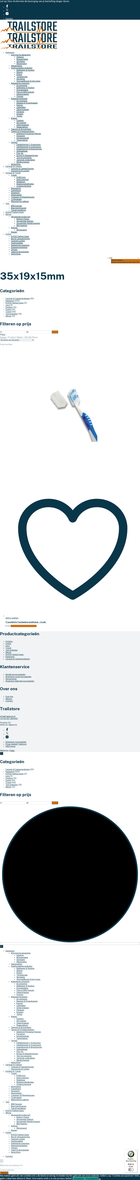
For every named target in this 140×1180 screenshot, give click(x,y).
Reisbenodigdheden (25, 184)
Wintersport (21, 230)
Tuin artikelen (11, 314)
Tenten (14, 142)
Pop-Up (19, 153)
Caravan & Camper (13, 166)
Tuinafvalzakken (18, 210)
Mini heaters (21, 225)
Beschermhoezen (18, 208)
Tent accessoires (24, 157)
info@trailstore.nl (7, 716)
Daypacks (15, 192)
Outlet (8, 234)
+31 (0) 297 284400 (9, 718)
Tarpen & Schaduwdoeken (22, 131)
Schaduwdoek (22, 138)
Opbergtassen (22, 94)
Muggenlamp (22, 59)
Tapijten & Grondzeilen (21, 129)
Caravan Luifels (18, 241)
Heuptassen (16, 195)
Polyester (20, 136)
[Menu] (135, 1151)
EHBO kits (21, 177)
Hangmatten (16, 66)
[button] (110, 258)
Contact (9, 19)
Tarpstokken (22, 140)
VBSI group (10, 746)
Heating (20, 57)
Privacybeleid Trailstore (16, 744)
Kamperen (9, 52)
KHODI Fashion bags (14, 212)
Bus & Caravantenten (20, 238)
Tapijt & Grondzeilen (20, 252)
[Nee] (100, 1179)
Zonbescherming (23, 186)
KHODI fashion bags (20, 236)
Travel (14, 175)
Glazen (19, 72)
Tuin (7, 203)
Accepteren (79, 1178)
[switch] (131, 1169)
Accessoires (21, 85)
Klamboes (20, 182)
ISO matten (21, 122)
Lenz (7, 305)
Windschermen (22, 162)
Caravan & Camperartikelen (17, 298)
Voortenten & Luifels (20, 171)
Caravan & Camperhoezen (22, 168)
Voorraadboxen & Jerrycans (28, 81)
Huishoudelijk (17, 243)
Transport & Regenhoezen (22, 197)
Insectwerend (22, 179)
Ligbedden (21, 107)
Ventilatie (20, 61)
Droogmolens (22, 90)
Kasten (19, 105)
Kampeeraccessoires (20, 83)
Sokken (14, 227)
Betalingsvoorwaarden (15, 674)
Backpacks (16, 188)
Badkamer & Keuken (25, 70)
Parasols (20, 112)
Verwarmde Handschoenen (28, 223)
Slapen (14, 118)
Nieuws (8, 699)
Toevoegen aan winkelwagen (24, 626)
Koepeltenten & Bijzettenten (29, 149)
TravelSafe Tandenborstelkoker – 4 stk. (25, 622)
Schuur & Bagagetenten (27, 155)
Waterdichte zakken (20, 201)
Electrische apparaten (21, 55)
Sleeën (14, 232)
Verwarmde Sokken (24, 221)
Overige (19, 96)
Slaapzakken (22, 127)
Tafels (19, 116)
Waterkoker (21, 63)
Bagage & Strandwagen (27, 103)
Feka (11, 750)
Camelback (16, 190)
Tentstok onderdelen (25, 160)
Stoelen (19, 114)
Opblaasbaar (22, 151)
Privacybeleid (91, 1178)
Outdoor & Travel (13, 173)
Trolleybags (16, 199)
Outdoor (9, 307)
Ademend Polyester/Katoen (28, 133)
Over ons (9, 696)
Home (3, 337)
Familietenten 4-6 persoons (28, 147)
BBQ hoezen (16, 206)
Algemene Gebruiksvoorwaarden (19, 681)
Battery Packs (22, 219)
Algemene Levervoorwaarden (18, 677)
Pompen (20, 120)
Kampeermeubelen (19, 98)
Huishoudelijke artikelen (21, 68)
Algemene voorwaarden (15, 742)
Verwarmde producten (20, 217)
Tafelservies (21, 76)
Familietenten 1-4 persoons (28, 144)
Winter (8, 214)
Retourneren (11, 679)
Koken (19, 74)
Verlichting (16, 164)
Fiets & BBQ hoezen (25, 92)
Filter (55, 332)
